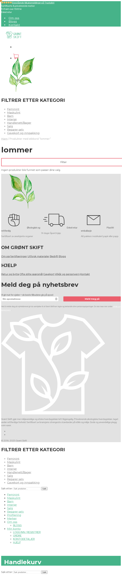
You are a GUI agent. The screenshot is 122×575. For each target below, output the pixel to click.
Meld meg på (92, 299)
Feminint (13, 109)
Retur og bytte (10, 274)
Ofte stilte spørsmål (31, 274)
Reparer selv (15, 129)
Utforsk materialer (38, 256)
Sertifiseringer (18, 256)
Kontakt (14, 25)
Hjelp (17, 542)
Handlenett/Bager (19, 123)
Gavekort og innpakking (23, 133)
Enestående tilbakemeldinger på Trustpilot (33, 2)
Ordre (17, 535)
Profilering (14, 515)
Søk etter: (7, 488)
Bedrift (54, 256)
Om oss (14, 18)
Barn (10, 116)
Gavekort (48, 274)
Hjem (4, 138)
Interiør (12, 119)
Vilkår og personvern (67, 274)
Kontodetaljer (24, 539)
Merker (12, 518)
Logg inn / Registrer (27, 532)
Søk (44, 488)
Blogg (13, 21)
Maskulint (13, 112)
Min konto (14, 528)
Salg (10, 126)
